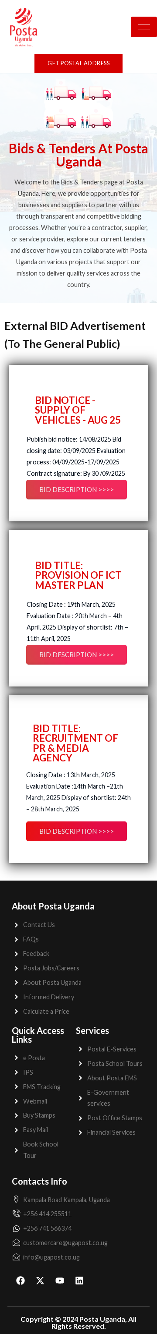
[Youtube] (59, 1280)
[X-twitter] (40, 1280)
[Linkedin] (79, 1280)
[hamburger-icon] (144, 27)
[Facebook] (20, 1280)
